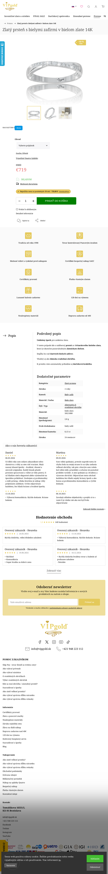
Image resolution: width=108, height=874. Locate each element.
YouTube (61, 642)
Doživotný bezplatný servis (14, 739)
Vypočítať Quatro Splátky (27, 158)
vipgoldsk (47, 642)
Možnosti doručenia (29, 184)
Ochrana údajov (10, 775)
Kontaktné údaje (10, 794)
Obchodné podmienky (12, 771)
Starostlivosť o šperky (12, 687)
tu (60, 860)
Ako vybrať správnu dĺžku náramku (19, 695)
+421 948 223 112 (72, 649)
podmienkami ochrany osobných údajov (66, 608)
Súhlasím (95, 858)
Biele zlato (69, 400)
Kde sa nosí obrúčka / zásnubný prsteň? (20, 684)
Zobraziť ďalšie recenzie (93, 509)
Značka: (22, 153)
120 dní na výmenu (11, 735)
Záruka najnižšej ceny (12, 723)
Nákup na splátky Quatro (14, 782)
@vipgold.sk (68, 642)
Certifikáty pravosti (11, 712)
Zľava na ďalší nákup (12, 727)
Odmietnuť (95, 867)
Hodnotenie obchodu (54, 517)
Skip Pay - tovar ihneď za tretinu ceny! (19, 665)
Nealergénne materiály (13, 720)
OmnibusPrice (64, 191)
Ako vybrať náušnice (12, 672)
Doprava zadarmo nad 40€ (14, 731)
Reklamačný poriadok (12, 778)
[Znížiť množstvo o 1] (19, 200)
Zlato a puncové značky (13, 716)
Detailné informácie (24, 213)
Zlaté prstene (70, 383)
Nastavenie (10, 866)
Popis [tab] (12, 336)
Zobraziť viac (54, 570)
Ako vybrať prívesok (12, 668)
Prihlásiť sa (89, 602)
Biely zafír (69, 394)
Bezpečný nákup (10, 786)
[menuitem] (17, 16)
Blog (4, 746)
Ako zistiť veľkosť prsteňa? (14, 691)
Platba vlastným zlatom (13, 790)
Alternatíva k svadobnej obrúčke (73, 405)
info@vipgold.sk (41, 649)
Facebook (40, 642)
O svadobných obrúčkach (14, 676)
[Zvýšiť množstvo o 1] (33, 200)
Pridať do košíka (56, 201)
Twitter (6, 828)
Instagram (54, 642)
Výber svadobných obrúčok (15, 680)
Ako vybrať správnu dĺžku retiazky (18, 699)
